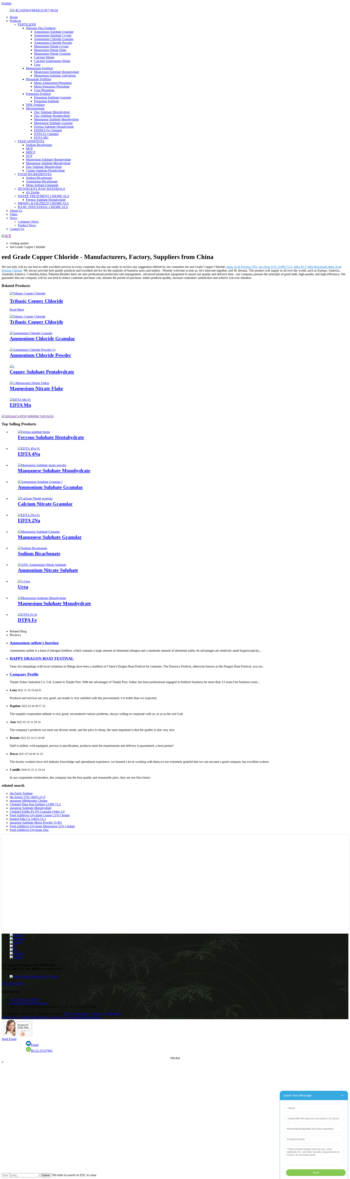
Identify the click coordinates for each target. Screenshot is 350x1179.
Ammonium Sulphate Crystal (52, 35)
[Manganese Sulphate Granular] (39, 531)
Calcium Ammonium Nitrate (52, 61)
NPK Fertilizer (35, 104)
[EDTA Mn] (20, 399)
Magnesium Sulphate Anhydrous (55, 75)
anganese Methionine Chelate (28, 800)
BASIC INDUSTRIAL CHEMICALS (43, 207)
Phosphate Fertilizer (38, 79)
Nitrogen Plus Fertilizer (41, 28)
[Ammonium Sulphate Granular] (40, 482)
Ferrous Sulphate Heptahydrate (54, 126)
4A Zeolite (32, 192)
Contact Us (17, 229)
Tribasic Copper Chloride (36, 301)
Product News (27, 225)
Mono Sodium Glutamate (42, 185)
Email (34, 1045)
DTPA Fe (27, 620)
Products (15, 21)
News (13, 218)
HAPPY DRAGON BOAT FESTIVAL (42, 658)
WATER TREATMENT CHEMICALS (43, 196)
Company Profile (24, 674)
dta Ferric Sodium (21, 793)
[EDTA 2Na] (29, 515)
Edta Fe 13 (58, 1017)
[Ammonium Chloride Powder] (32, 349)
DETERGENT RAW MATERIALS (41, 188)
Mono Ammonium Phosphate (53, 83)
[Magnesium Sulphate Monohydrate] (42, 598)
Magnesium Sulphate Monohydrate (54, 603)
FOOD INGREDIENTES (35, 174)
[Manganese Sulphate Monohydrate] (42, 465)
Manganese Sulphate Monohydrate (56, 119)
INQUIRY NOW (13, 983)
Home (14, 17)
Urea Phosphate (44, 90)
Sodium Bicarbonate (39, 145)
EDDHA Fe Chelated (48, 130)
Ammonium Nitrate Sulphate (48, 570)
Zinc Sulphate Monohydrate (52, 112)
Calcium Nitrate (44, 57)
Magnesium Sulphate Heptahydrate (56, 72)
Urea (37, 64)
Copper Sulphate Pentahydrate (45, 170)
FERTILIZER (27, 24)
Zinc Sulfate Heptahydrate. (84, 1017)
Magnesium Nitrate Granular (52, 53)
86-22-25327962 (41, 1050)
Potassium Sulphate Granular (52, 97)
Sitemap (97, 1013)
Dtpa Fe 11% (10, 1017)
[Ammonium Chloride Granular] (31, 333)
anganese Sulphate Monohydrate (30, 808)
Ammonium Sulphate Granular (54, 31)
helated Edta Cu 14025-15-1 (28, 819)
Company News (28, 221)
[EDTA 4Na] (29, 448)
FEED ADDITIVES (31, 141)
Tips (67, 1013)
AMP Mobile (113, 1013)
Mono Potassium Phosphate (51, 86)
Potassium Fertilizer (38, 94)
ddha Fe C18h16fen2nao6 (310, 267)
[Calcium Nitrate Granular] (35, 498)
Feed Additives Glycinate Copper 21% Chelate (40, 815)
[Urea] (24, 581)
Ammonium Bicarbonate (42, 181)
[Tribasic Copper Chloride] (27, 293)
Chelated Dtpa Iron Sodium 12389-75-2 (35, 804)
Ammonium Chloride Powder (53, 42)
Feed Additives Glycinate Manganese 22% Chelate (42, 826)
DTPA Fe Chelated (46, 134)
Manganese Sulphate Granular (53, 123)
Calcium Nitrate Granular (45, 503)
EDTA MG (41, 137)
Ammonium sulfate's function (34, 643)
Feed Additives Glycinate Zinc (29, 830)
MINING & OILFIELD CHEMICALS (43, 203)
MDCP (30, 152)
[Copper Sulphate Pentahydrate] (12, 366)
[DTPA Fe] (27, 614)
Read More (17, 309)
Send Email (9, 1039)
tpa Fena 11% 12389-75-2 (275, 267)
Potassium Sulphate (46, 101)
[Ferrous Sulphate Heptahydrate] (34, 432)
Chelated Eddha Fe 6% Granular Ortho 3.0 (37, 811)
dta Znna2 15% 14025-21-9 (27, 797)
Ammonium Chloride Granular (54, 39)
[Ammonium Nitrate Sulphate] (42, 564)
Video (13, 214)
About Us (16, 210)
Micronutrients (35, 108)
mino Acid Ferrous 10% (242, 267)
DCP (29, 156)
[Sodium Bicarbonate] (32, 548)
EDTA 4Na (29, 454)
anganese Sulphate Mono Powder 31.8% (36, 822)
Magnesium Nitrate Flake (50, 50)
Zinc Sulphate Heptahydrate (52, 115)
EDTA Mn (20, 405)
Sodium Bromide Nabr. (35, 1017)
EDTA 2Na (29, 520)
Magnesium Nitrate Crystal (51, 46)
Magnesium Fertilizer (39, 68)
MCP (29, 148)
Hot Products (80, 1013)
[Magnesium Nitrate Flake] (29, 383)
